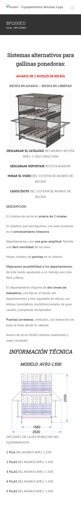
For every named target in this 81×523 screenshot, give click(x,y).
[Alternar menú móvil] (72, 8)
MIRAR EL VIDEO (19, 176)
